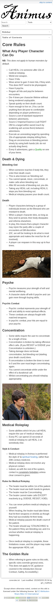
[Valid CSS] (20, 600)
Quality (38, 149)
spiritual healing (30, 457)
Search (5, 26)
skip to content (45, 2)
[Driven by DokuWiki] (32, 600)
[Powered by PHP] (32, 597)
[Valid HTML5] (43, 597)
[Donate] (20, 597)
